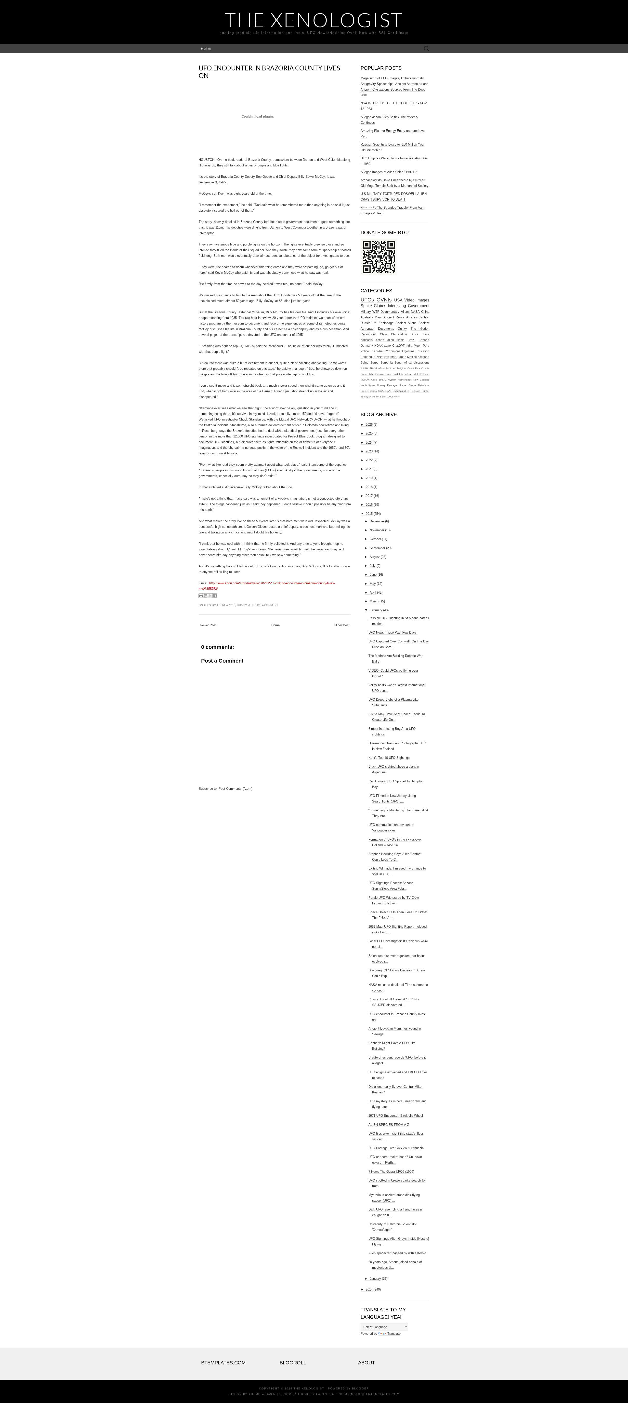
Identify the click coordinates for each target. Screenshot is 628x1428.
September (377, 548)
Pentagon (392, 385)
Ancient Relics (394, 317)
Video (409, 300)
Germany (367, 345)
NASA (415, 311)
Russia (365, 323)
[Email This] (200, 595)
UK (374, 323)
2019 (369, 478)
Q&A (381, 391)
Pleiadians (423, 385)
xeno (387, 345)
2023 (369, 451)
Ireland (408, 374)
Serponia (386, 362)
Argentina (408, 351)
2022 (369, 460)
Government (418, 306)
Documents (386, 328)
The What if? (379, 351)
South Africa (403, 362)
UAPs (372, 396)
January (375, 1278)
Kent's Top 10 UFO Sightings (389, 758)
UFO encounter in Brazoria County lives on (269, 72)
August (375, 557)
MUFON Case (422, 374)
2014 (369, 1289)
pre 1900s (387, 396)
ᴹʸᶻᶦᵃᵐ (397, 396)
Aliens (405, 311)
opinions (394, 351)
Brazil (411, 339)
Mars (378, 317)
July (373, 566)
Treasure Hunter (419, 391)
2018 (369, 487)
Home (206, 48)
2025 (369, 433)
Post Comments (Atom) (235, 788)
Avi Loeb (391, 368)
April (373, 592)
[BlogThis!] (205, 595)
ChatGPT (398, 345)
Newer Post (208, 625)
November (377, 530)
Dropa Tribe (367, 374)
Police (365, 351)
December (377, 521)
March (374, 601)
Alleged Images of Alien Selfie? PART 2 (389, 172)
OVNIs (384, 299)
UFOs (367, 299)
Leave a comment (265, 605)
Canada (424, 339)
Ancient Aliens (406, 323)
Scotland (423, 356)
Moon (417, 345)
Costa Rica (413, 368)
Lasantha (325, 1394)
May (373, 583)
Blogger (360, 1388)
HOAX (378, 345)
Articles (411, 317)
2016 (369, 504)
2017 (369, 496)
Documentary (389, 311)
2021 (369, 469)
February (376, 610)
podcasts (367, 339)
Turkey (364, 396)
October (375, 539)
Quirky (402, 328)
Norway (381, 385)
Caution (424, 317)
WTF (375, 311)
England (366, 356)
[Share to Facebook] (214, 595)
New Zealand (421, 379)
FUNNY (378, 356)
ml (249, 605)
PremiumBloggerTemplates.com (369, 1394)
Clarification (399, 334)
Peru (426, 345)
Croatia (425, 368)
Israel (393, 356)
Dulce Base (420, 334)
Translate (394, 1333)
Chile (383, 334)
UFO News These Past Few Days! (393, 632)
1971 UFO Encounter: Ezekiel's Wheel (395, 1115)
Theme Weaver (262, 1394)
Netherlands (405, 379)
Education (422, 351)
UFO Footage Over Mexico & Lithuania (396, 1148)
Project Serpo (369, 391)
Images (423, 300)
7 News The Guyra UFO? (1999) (391, 1171)
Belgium (401, 368)
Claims (380, 306)
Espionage (386, 323)
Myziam (392, 379)
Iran (386, 356)
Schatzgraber (401, 391)
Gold (395, 374)
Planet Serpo (408, 385)
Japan (402, 356)
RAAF (388, 391)
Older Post (342, 625)
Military (366, 311)
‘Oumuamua (369, 368)
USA (398, 300)
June (373, 574)
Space (366, 306)
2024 (369, 442)
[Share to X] (210, 595)
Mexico (412, 356)
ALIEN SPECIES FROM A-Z (388, 1125)
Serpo (374, 362)
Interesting (397, 306)
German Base (383, 374)
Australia (367, 317)
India (409, 345)
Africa (381, 368)
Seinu (364, 362)
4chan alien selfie (390, 339)
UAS (378, 396)
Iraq (401, 374)
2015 (369, 514)
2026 (369, 424)
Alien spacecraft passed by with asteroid (397, 1253)
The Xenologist (314, 19)
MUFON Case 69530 (373, 379)
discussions (421, 362)
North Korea (368, 385)
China (425, 311)
